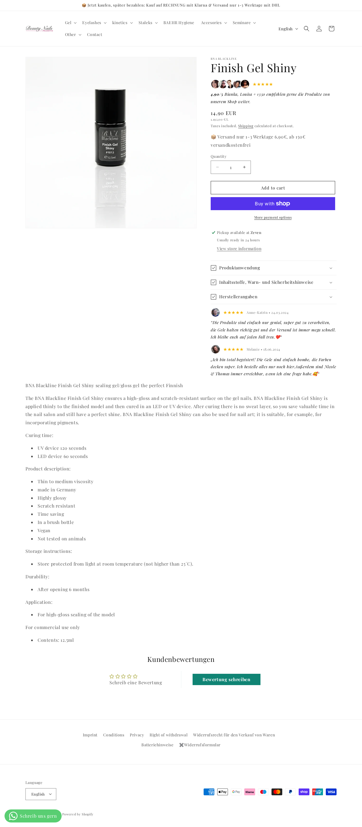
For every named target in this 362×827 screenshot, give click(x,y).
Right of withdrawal (169, 735)
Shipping (245, 125)
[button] (70, 23)
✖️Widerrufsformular (200, 745)
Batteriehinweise (157, 745)
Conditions (113, 735)
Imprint (90, 735)
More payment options (273, 217)
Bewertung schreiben (226, 679)
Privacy (137, 735)
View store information (239, 248)
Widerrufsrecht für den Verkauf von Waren (234, 735)
